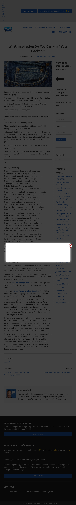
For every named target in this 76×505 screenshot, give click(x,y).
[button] (70, 246)
